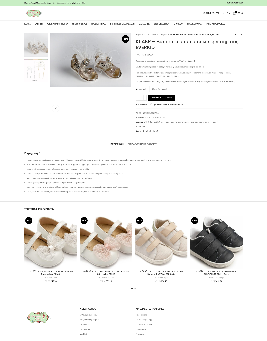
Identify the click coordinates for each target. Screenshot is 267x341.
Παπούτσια (154, 34)
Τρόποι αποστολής (144, 324)
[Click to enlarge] (55, 108)
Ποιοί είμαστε (141, 315)
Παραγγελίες (85, 324)
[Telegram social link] (157, 131)
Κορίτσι (164, 34)
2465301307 (230, 3)
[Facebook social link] (143, 131)
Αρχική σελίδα (141, 34)
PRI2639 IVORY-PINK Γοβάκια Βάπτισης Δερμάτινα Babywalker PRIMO (106, 272)
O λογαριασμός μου (88, 315)
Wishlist (83, 334)
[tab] (117, 143)
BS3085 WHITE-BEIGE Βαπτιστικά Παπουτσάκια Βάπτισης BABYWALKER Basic (161, 272)
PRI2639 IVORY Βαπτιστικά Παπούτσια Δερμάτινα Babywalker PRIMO (51, 272)
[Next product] (241, 34)
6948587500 (238, 3)
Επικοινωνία (141, 334)
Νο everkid (141, 89)
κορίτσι (173, 122)
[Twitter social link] (147, 131)
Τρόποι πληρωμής (144, 319)
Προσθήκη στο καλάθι (161, 97)
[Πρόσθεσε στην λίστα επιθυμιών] (74, 220)
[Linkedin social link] (154, 131)
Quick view (74, 233)
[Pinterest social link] (150, 131)
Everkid (145, 126)
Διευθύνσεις (85, 329)
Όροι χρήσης (141, 329)
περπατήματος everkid (187, 122)
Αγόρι (166, 277)
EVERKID (148, 122)
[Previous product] (235, 34)
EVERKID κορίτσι (161, 122)
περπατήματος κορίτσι (208, 122)
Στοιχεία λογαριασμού (89, 319)
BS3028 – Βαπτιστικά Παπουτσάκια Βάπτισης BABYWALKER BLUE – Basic (216, 272)
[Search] (223, 13)
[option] (36, 45)
